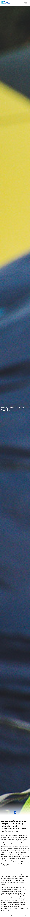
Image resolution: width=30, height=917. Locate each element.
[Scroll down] (15, 812)
